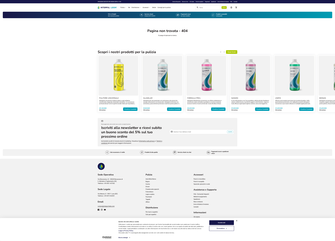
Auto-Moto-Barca (151, 179)
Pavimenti (149, 197)
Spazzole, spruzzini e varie (202, 184)
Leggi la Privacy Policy (126, 230)
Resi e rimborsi (198, 202)
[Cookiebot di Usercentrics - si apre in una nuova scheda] (107, 237)
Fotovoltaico (149, 192)
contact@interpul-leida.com (106, 206)
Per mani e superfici (152, 212)
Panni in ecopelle (199, 181)
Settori (154, 7)
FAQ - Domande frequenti (201, 194)
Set (129, 7)
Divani (148, 186)
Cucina (148, 184)
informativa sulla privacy (147, 141)
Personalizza (221, 228)
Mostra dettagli (123, 237)
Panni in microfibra (199, 179)
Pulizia (123, 7)
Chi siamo (192, 1)
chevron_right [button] (224, 52)
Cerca (224, 7)
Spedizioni (213, 1)
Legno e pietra (150, 194)
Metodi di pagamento (200, 196)
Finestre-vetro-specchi (152, 189)
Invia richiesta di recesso (223, 1)
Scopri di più (232, 52)
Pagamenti (207, 1)
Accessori (146, 7)
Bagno (148, 181)
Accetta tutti (221, 222)
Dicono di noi (185, 1)
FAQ (231, 1)
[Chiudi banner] (236, 220)
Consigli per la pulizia (164, 7)
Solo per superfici (151, 214)
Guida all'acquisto (176, 1)
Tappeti (148, 199)
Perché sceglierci (199, 1)
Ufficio (148, 202)
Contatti (235, 1)
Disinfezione (136, 7)
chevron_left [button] (221, 52)
